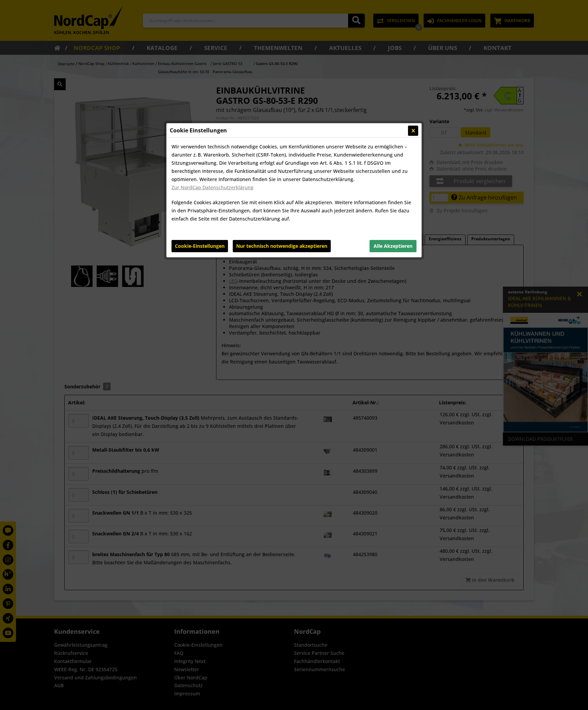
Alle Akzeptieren (393, 246)
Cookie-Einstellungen (200, 246)
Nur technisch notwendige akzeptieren (281, 246)
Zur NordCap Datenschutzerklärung (213, 187)
